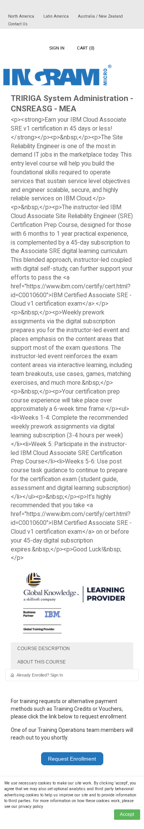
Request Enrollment (72, 759)
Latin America (56, 16)
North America (21, 16)
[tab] (72, 649)
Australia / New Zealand (100, 16)
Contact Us (18, 24)
